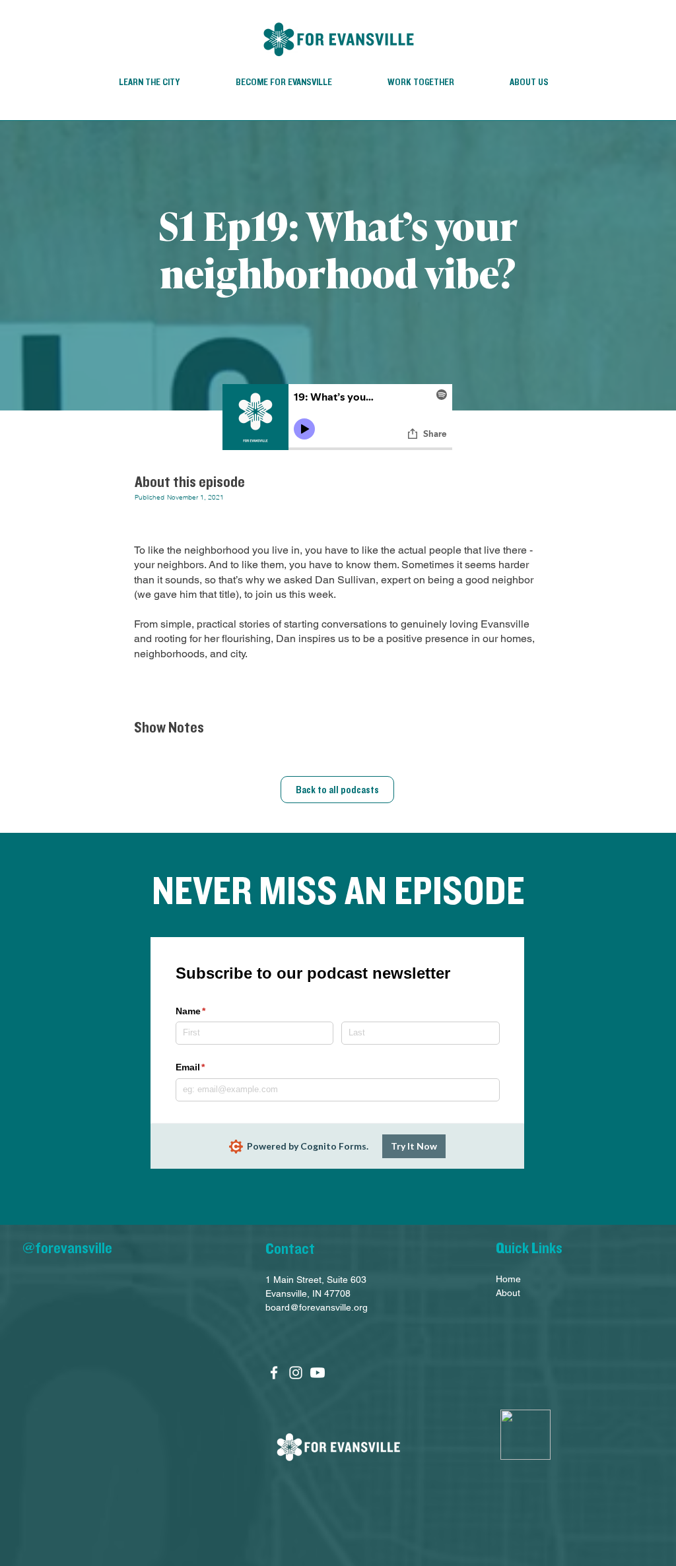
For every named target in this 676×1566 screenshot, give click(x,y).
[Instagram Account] (295, 1372)
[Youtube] (317, 1372)
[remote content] (338, 419)
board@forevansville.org (316, 1307)
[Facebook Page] (274, 1372)
